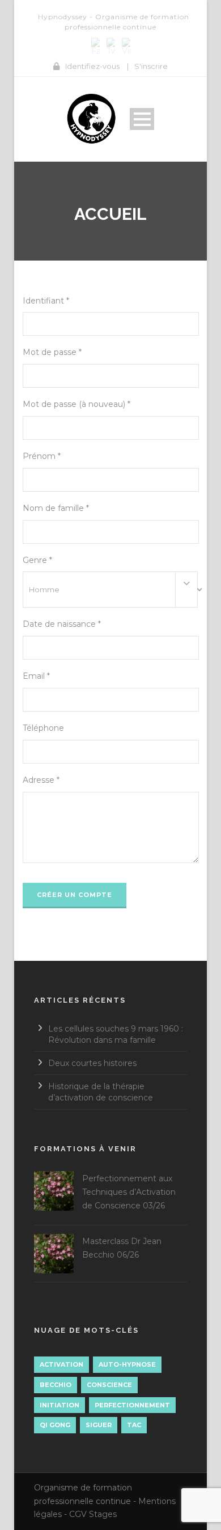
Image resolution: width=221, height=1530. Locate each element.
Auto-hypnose (127, 1364)
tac (134, 1425)
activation (61, 1364)
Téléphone (43, 728)
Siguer (99, 1425)
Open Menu (142, 119)
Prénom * (42, 456)
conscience (109, 1385)
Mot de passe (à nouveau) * (76, 404)
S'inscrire (151, 66)
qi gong (55, 1425)
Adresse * (41, 780)
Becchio (55, 1385)
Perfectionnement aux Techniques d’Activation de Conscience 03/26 (129, 1192)
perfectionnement (132, 1405)
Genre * (37, 560)
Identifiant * (46, 301)
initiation (59, 1405)
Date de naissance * (62, 624)
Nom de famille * (56, 508)
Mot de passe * (52, 352)
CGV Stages (93, 1514)
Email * (36, 676)
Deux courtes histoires (92, 1063)
